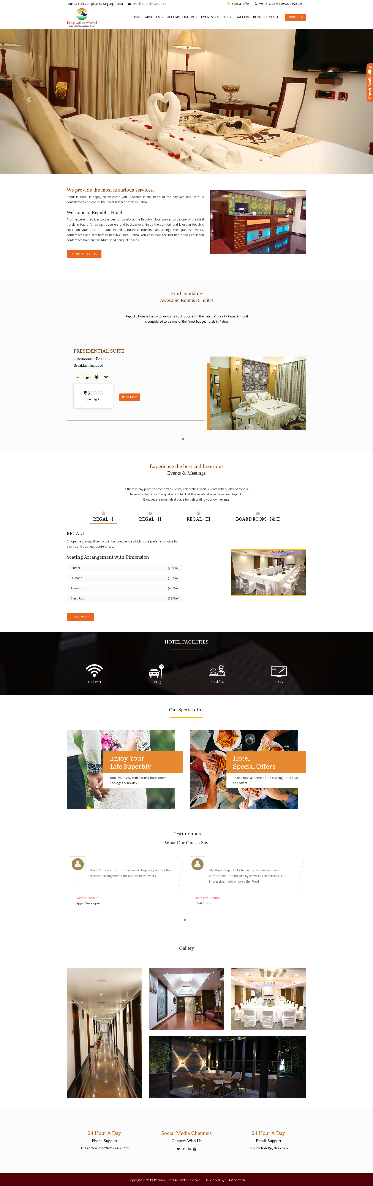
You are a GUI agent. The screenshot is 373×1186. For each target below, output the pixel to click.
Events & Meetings (216, 17)
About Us (153, 17)
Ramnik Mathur (87, 898)
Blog (257, 17)
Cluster (125, 568)
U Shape (125, 578)
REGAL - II (150, 518)
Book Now (295, 17)
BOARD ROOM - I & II (258, 518)
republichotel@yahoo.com (151, 4)
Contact (271, 17)
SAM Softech (236, 1180)
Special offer (240, 4)
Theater (125, 588)
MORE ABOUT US (84, 254)
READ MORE (80, 617)
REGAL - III (198, 518)
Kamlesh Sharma (208, 898)
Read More (130, 403)
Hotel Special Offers (254, 762)
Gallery (243, 17)
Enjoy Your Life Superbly (130, 762)
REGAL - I (103, 518)
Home (137, 17)
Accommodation (181, 17)
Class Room (125, 598)
